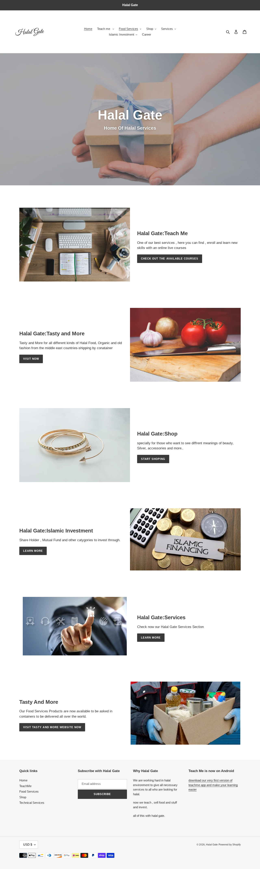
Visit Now (31, 358)
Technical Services (31, 802)
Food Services (29, 791)
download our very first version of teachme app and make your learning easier (213, 785)
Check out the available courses (169, 258)
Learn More (33, 550)
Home (23, 780)
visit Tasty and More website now (52, 727)
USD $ (27, 844)
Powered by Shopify (230, 844)
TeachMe (25, 786)
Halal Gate (212, 844)
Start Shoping (153, 459)
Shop (22, 797)
